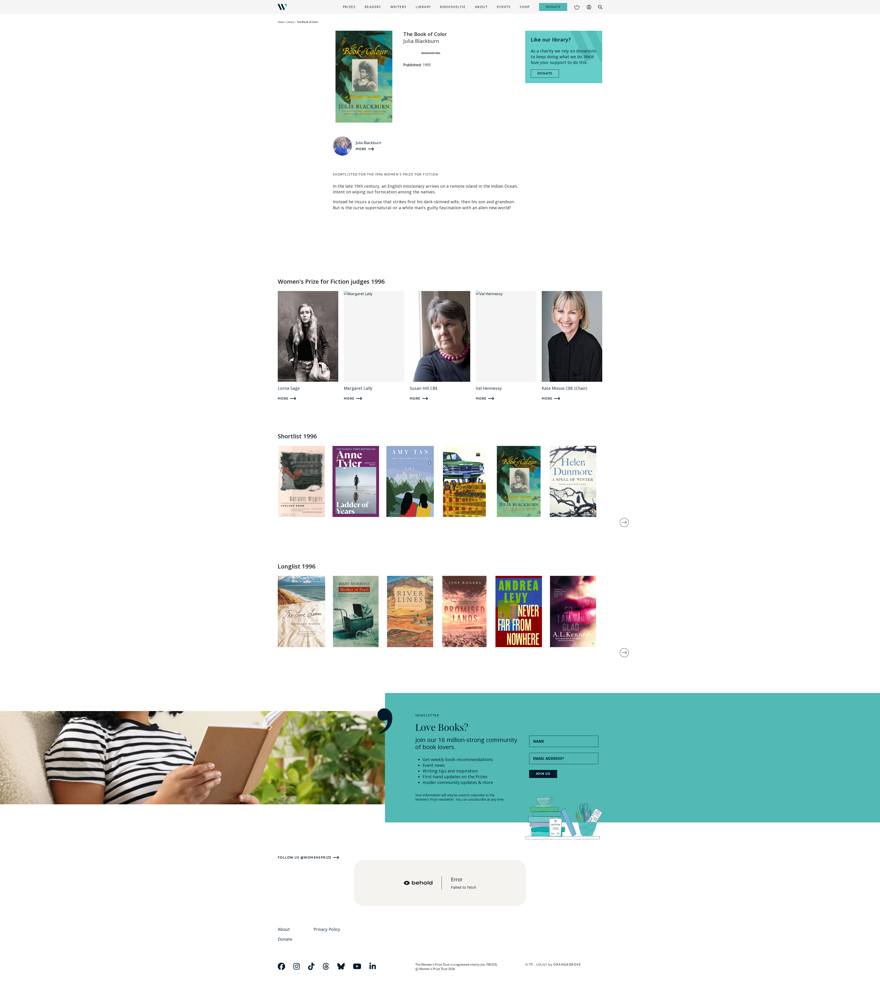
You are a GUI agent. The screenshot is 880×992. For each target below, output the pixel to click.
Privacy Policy (327, 929)
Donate (553, 7)
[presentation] (624, 522)
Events (504, 7)
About (481, 7)
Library (423, 7)
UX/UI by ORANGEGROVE (558, 964)
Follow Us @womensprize (305, 857)
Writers (398, 7)
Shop (525, 7)
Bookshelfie (452, 7)
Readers (373, 7)
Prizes (349, 7)
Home (281, 22)
